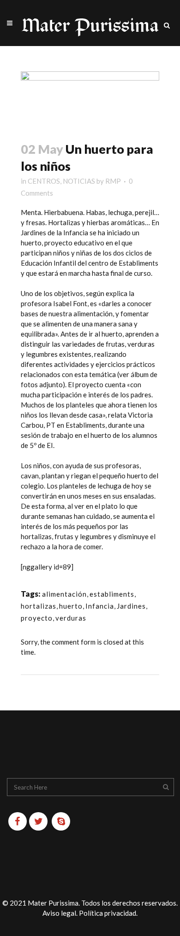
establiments (112, 594)
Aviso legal (59, 913)
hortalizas (38, 606)
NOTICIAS (79, 181)
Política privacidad (107, 913)
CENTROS (44, 181)
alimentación (64, 594)
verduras (70, 618)
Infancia (99, 606)
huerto (71, 606)
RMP (113, 181)
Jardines (131, 606)
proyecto (37, 618)
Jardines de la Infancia (54, 232)
